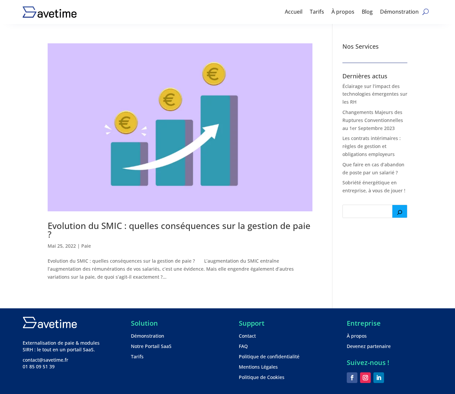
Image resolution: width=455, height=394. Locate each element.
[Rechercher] (399, 211)
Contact (247, 336)
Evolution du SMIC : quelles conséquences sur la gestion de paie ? (179, 230)
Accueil (293, 11)
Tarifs (317, 11)
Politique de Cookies (261, 377)
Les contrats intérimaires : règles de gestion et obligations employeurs (371, 146)
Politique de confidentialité (269, 356)
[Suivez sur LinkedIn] (378, 377)
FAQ (243, 346)
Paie (86, 246)
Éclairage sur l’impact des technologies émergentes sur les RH (374, 94)
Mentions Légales (258, 367)
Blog (367, 11)
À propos (342, 11)
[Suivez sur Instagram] (365, 377)
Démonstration (399, 11)
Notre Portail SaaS (151, 346)
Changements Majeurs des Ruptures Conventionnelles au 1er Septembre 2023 (372, 120)
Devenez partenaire (369, 346)
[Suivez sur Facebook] (352, 377)
